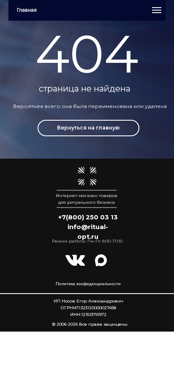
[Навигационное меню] (156, 10)
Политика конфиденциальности (88, 283)
